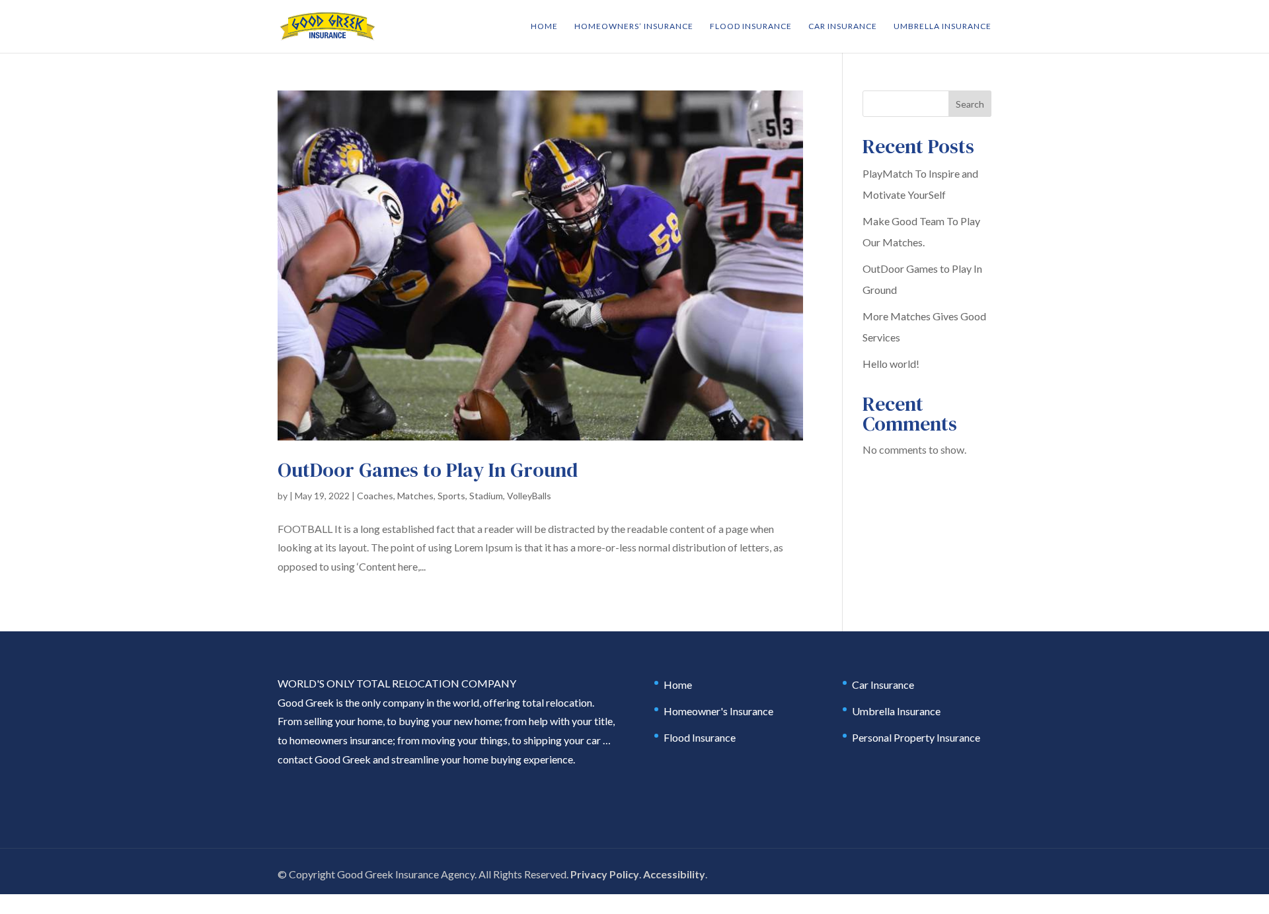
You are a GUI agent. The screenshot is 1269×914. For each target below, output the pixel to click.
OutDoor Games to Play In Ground (428, 469)
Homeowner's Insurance (718, 711)
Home (544, 26)
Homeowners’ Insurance (633, 26)
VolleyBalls (529, 495)
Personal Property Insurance (916, 737)
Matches (415, 495)
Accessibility (674, 874)
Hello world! (891, 363)
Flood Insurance (751, 26)
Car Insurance (842, 26)
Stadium (486, 495)
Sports (451, 495)
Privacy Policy (604, 874)
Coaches (375, 495)
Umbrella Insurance (942, 26)
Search (970, 104)
